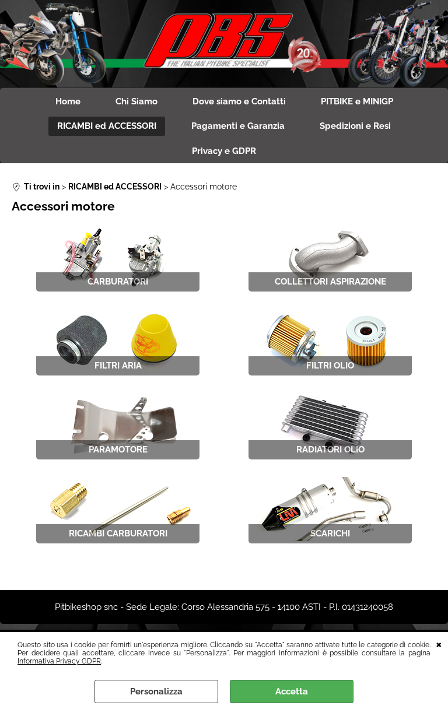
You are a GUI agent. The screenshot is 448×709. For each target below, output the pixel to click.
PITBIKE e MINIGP (357, 101)
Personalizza (156, 691)
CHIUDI (439, 644)
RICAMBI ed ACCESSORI (106, 126)
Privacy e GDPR (224, 151)
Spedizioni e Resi (355, 126)
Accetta (291, 691)
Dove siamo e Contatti (239, 101)
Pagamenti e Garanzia (238, 126)
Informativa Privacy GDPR (59, 661)
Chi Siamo (137, 101)
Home (67, 101)
